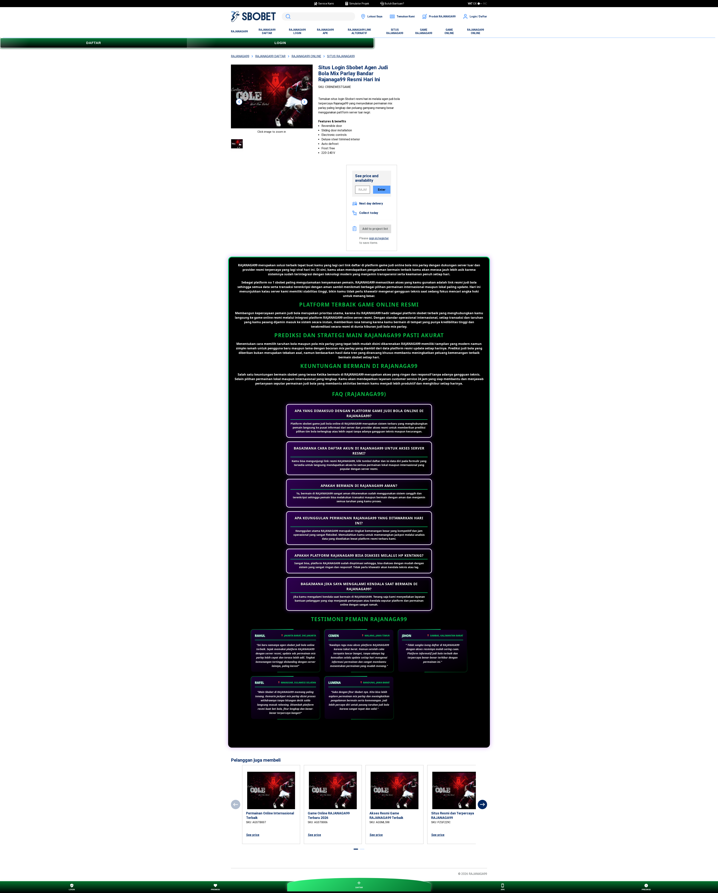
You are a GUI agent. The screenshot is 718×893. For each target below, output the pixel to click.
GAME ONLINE (449, 31)
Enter (382, 189)
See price (252, 835)
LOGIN (280, 43)
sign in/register (379, 238)
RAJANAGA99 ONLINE (475, 31)
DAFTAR (93, 43)
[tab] (356, 849)
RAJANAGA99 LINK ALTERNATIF (359, 31)
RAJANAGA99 (239, 31)
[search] (318, 16)
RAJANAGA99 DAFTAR (267, 31)
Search (287, 16)
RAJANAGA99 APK (325, 31)
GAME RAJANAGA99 (423, 31)
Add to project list (375, 229)
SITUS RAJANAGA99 (394, 31)
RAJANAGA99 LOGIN (297, 31)
